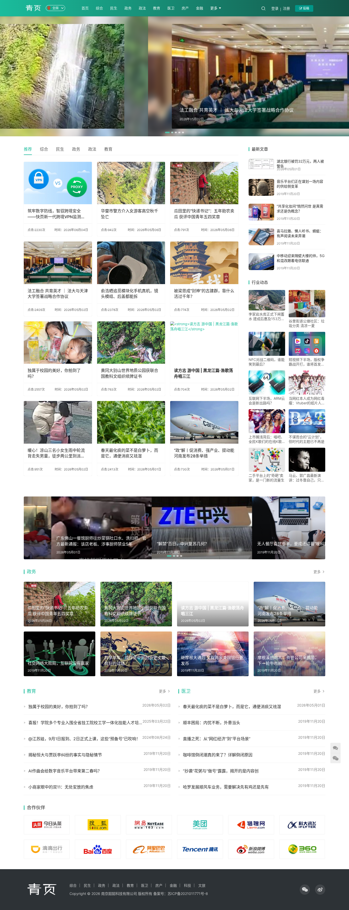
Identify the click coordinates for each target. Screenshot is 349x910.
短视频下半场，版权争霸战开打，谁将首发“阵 (306, 362)
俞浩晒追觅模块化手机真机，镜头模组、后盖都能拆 (129, 293)
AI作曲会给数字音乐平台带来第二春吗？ (65, 770)
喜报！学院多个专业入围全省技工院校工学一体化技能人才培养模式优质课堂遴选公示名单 (99, 722)
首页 (85, 8)
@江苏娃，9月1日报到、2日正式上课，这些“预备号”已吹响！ (84, 738)
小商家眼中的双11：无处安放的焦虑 (60, 787)
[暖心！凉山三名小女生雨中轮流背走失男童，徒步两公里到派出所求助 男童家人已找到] (58, 422)
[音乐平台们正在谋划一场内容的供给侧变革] (261, 187)
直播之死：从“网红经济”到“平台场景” (216, 738)
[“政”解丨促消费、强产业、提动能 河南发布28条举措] (204, 422)
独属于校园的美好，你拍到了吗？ (54, 373)
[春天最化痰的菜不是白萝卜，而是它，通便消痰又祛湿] (131, 422)
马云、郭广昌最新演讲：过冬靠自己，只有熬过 (306, 477)
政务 (128, 8)
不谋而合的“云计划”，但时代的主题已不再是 (306, 439)
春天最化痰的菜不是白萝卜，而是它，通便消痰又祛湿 (129, 453)
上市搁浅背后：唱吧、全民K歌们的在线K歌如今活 (266, 439)
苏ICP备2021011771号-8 (188, 893)
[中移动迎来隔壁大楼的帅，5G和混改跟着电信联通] (261, 261)
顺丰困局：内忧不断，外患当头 (211, 722)
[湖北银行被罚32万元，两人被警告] (261, 164)
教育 (156, 8)
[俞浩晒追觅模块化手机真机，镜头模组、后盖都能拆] (131, 262)
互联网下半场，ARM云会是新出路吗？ (267, 400)
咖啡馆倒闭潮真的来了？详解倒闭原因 (217, 754)
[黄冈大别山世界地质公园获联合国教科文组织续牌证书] (131, 342)
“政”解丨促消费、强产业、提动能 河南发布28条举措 (204, 453)
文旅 (201, 885)
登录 (274, 8)
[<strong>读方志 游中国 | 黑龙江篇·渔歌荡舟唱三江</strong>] (204, 342)
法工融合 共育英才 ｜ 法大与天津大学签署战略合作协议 (58, 293)
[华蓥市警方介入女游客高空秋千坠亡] (131, 183)
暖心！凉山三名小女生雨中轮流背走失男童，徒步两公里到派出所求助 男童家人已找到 (56, 453)
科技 (187, 885)
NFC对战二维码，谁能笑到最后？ (267, 361)
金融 (199, 8)
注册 (286, 8)
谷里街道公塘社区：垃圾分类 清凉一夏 (306, 323)
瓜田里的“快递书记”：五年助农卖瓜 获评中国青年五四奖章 (204, 213)
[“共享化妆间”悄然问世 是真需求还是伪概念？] (261, 212)
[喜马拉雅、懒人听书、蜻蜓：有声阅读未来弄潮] (261, 236)
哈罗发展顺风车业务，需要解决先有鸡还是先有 (226, 787)
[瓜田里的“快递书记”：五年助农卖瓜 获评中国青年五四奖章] (204, 183)
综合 (99, 8)
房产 (185, 8)
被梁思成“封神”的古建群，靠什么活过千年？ (204, 293)
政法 (142, 8)
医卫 (171, 8)
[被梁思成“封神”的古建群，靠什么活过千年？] (204, 262)
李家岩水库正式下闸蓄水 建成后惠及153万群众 (267, 316)
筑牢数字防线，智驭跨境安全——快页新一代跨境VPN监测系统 (56, 214)
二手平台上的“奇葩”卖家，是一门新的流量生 (266, 477)
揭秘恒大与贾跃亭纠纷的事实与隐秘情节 (65, 754)
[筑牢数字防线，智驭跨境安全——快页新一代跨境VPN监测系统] (58, 183)
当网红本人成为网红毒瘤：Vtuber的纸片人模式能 (307, 400)
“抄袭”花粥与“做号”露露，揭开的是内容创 (221, 770)
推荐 (28, 149)
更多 (214, 8)
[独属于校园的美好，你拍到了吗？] (58, 342)
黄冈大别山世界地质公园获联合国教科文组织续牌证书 (129, 373)
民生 (113, 8)
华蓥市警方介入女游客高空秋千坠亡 (129, 213)
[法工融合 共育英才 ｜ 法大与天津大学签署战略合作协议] (58, 262)
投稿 (305, 8)
